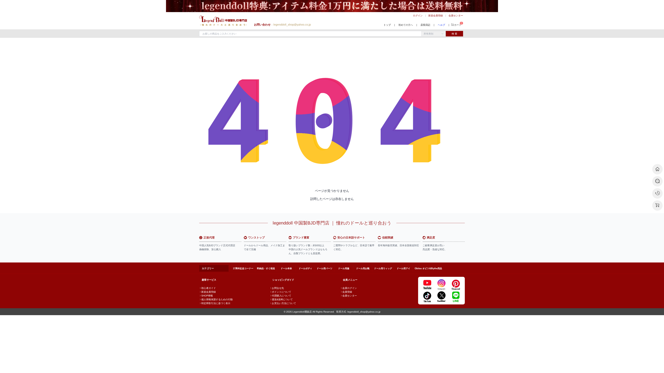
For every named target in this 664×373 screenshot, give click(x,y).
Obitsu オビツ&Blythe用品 (428, 268)
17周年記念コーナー (243, 268)
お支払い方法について (284, 303)
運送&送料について (282, 299)
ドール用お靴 (363, 268)
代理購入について (281, 295)
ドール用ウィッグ (383, 268)
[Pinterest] (455, 285)
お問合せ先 (278, 288)
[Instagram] (441, 285)
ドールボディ (305, 268)
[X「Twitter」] (441, 297)
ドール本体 (286, 268)
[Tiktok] (427, 297)
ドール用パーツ (324, 268)
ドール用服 (343, 268)
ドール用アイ (403, 268)
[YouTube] (427, 285)
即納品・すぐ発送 (266, 268)
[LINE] (455, 297)
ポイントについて (281, 291)
